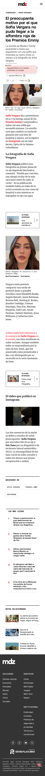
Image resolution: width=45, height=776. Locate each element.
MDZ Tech (28, 694)
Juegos (27, 690)
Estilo (5, 694)
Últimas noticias (10, 679)
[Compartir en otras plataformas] (13, 80)
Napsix (27, 698)
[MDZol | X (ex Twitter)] (32, 743)
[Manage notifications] (39, 765)
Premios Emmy (14, 122)
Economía (7, 683)
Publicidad (28, 712)
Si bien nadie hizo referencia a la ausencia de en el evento (22, 336)
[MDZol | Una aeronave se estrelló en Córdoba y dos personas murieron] (36, 220)
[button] (41, 4)
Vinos (5, 698)
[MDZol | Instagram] (19, 743)
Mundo (6, 690)
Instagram (14, 141)
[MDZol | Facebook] (13, 743)
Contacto (28, 716)
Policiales (7, 687)
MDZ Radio (28, 687)
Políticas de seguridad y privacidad (29, 723)
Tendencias (11, 13)
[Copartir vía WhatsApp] (8, 80)
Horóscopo (28, 683)
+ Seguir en (23, 80)
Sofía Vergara (13, 115)
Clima (26, 679)
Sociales (6, 701)
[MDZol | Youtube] (26, 743)
